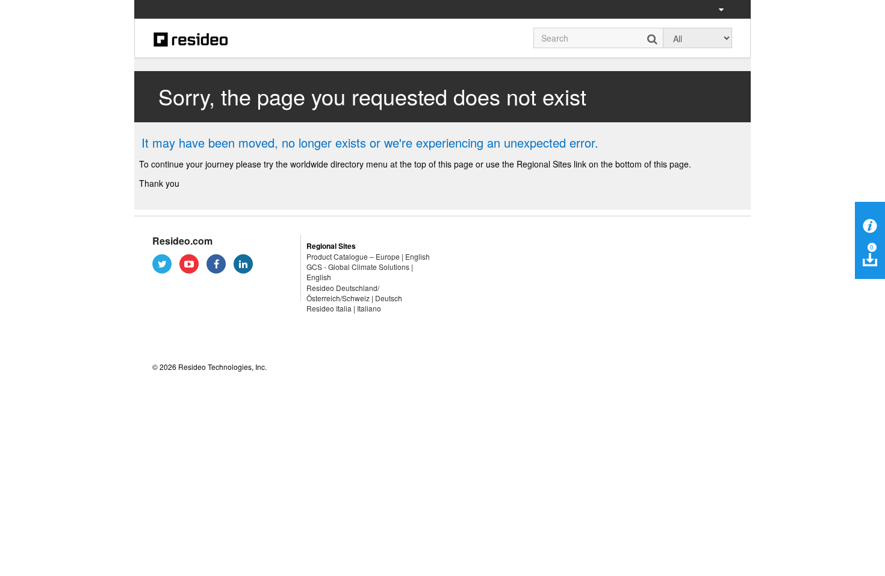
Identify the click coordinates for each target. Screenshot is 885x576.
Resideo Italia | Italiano (343, 308)
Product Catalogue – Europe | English (368, 256)
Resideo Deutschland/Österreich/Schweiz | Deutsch (354, 293)
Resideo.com (182, 241)
